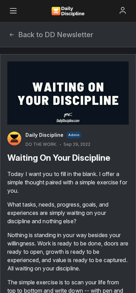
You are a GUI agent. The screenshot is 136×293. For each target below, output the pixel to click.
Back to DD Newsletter (55, 35)
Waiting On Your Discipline (58, 158)
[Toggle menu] (13, 11)
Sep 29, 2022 (76, 144)
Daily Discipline (44, 135)
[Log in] (123, 10)
